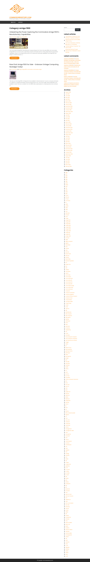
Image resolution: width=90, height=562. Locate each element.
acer (66, 211)
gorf (66, 359)
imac (67, 382)
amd (67, 216)
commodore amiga (37, 69)
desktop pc (68, 321)
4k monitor (68, 200)
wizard (67, 550)
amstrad (67, 237)
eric (66, 331)
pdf (66, 476)
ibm (66, 381)
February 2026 (69, 102)
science (67, 508)
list (66, 409)
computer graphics (70, 294)
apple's (67, 243)
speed (67, 526)
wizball (67, 552)
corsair (67, 305)
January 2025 (68, 125)
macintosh (68, 425)
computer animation (70, 292)
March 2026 (68, 101)
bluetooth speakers (70, 260)
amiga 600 (68, 234)
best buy (67, 255)
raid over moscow (69, 496)
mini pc (67, 439)
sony (67, 520)
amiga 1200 (68, 222)
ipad (66, 390)
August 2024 (68, 134)
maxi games (68, 434)
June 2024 (68, 138)
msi (66, 446)
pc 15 (67, 467)
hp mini (67, 374)
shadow (67, 515)
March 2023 (68, 164)
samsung (67, 506)
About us (13, 22)
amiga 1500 (24, 37)
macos (67, 427)
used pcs (67, 542)
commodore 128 (69, 278)
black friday (68, 259)
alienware (68, 213)
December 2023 (69, 148)
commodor (68, 275)
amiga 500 (68, 232)
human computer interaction (72, 379)
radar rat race (68, 494)
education (68, 326)
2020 (67, 191)
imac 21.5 (67, 384)
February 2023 (69, 166)
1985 (66, 181)
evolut (67, 333)
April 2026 (68, 99)
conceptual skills (69, 301)
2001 (66, 186)
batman (67, 252)
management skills (70, 430)
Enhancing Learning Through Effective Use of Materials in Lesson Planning (73, 51)
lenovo (67, 404)
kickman (67, 393)
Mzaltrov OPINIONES (68, 76)
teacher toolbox (69, 529)
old (66, 460)
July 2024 (68, 136)
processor (68, 490)
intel (66, 388)
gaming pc (68, 352)
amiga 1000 (68, 220)
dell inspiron (68, 317)
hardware (68, 365)
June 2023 (68, 159)
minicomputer (69, 441)
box (66, 262)
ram (66, 497)
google (67, 358)
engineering (68, 329)
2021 (66, 193)
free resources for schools (71, 340)
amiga (20, 37)
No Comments (14, 37)
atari (66, 250)
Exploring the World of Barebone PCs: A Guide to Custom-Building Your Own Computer (71, 84)
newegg (67, 453)
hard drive (68, 363)
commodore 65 (69, 283)
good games (68, 356)
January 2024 (68, 147)
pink (66, 480)
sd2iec (67, 512)
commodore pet (69, 289)
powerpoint (68, 483)
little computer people (70, 413)
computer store (69, 298)
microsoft (68, 436)
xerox (67, 554)
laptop (67, 397)
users (67, 543)
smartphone (68, 517)
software (67, 519)
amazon (67, 214)
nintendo (67, 455)
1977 (66, 174)
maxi (67, 432)
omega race (68, 464)
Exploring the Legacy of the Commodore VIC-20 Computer (72, 67)
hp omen (67, 375)
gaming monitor (69, 351)
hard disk (67, 361)
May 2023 (68, 161)
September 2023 (69, 154)
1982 (66, 177)
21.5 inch (67, 197)
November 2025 (69, 108)
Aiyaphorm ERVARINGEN (69, 58)
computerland (69, 299)
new (66, 451)
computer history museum (71, 296)
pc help (67, 471)
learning (67, 402)
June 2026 (68, 95)
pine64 (67, 478)
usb (66, 538)
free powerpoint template (71, 336)
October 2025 (68, 109)
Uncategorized (69, 535)
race (66, 492)
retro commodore (69, 503)
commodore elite (69, 287)
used (67, 540)
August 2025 (68, 113)
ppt (66, 485)
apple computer (69, 241)
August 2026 (68, 92)
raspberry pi (68, 499)
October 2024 (69, 131)
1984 (66, 179)
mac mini (68, 420)
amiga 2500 (68, 227)
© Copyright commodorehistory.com (45, 560)
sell (66, 513)
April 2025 (68, 120)
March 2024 (68, 143)
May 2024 (68, 139)
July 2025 (67, 115)
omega (67, 462)
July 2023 (67, 157)
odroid (67, 458)
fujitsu (67, 344)
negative (67, 450)
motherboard (68, 444)
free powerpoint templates (71, 338)
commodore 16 (69, 280)
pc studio (67, 473)
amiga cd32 (68, 236)
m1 (66, 416)
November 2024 (69, 129)
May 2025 (68, 118)
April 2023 (68, 162)
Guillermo (66, 83)
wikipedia (67, 547)
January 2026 (68, 104)
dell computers (69, 315)
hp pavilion (68, 377)
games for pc (68, 347)
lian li (67, 407)
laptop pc (68, 398)
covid (67, 306)
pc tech (67, 474)
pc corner (68, 469)
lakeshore (68, 395)
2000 (67, 183)
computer (68, 290)
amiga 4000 (68, 230)
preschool (68, 489)
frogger (67, 342)
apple (67, 239)
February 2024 (69, 145)
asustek (67, 248)
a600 (67, 209)
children (67, 269)
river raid (67, 504)
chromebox (68, 271)
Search (65, 27)
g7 (66, 345)
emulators (68, 328)
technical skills (69, 533)
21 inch (67, 195)
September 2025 (69, 111)
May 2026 (68, 97)
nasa (67, 448)
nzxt (66, 457)
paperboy (68, 466)
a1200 (67, 204)
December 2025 (69, 106)
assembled (68, 245)
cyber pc (67, 308)
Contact (20, 22)
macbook (68, 421)
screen (67, 510)
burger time (68, 264)
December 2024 (69, 127)
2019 (66, 190)
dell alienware (68, 312)
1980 (66, 176)
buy (66, 266)
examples (68, 335)
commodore (30, 69)
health (67, 367)
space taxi (68, 524)
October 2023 (68, 152)
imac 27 (67, 386)
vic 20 (67, 545)
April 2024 (68, 141)
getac (67, 354)
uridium (67, 536)
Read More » (14, 58)
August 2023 (68, 155)
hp (66, 370)
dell (66, 310)
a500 (67, 207)
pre (66, 487)
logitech (67, 414)
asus (66, 246)
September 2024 (69, 132)
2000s (67, 184)
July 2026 (67, 94)
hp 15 (67, 372)
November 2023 (69, 150)
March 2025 (68, 122)
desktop (67, 319)
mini (66, 437)
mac (67, 418)
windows (67, 549)
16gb (66, 172)
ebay (67, 324)
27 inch (67, 199)
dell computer (69, 313)
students (67, 527)
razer (67, 501)
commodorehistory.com (20, 17)
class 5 (67, 273)
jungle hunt (68, 391)
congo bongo (68, 303)
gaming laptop (69, 349)
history (67, 368)
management (69, 428)
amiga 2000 (68, 225)
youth (67, 556)
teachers (67, 531)
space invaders (69, 522)
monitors (67, 443)
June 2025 (68, 117)
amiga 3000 (68, 229)
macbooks (68, 423)
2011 (66, 188)
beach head (68, 253)
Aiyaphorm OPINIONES (68, 65)
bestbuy (67, 257)
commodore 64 (69, 282)
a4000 (67, 206)
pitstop (67, 481)
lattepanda (68, 400)
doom (67, 322)
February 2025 (69, 124)
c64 (66, 267)
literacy (67, 411)
